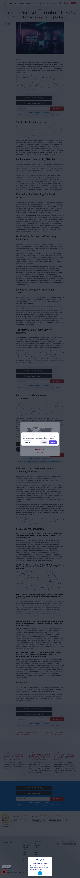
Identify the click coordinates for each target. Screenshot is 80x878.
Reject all (44, 442)
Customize (27, 442)
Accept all (52, 442)
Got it (40, 873)
